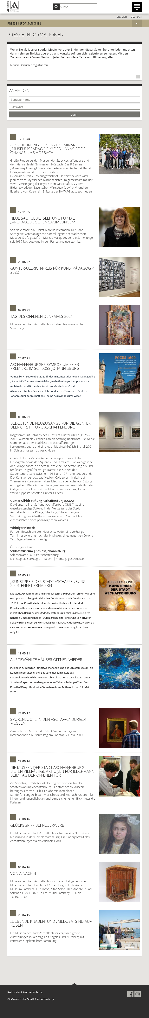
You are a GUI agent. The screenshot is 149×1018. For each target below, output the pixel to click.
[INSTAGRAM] (137, 994)
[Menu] (137, 7)
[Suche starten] (56, 6)
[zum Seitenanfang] (74, 984)
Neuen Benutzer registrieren (29, 65)
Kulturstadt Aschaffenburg (24, 992)
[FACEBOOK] (130, 994)
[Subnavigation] (137, 23)
